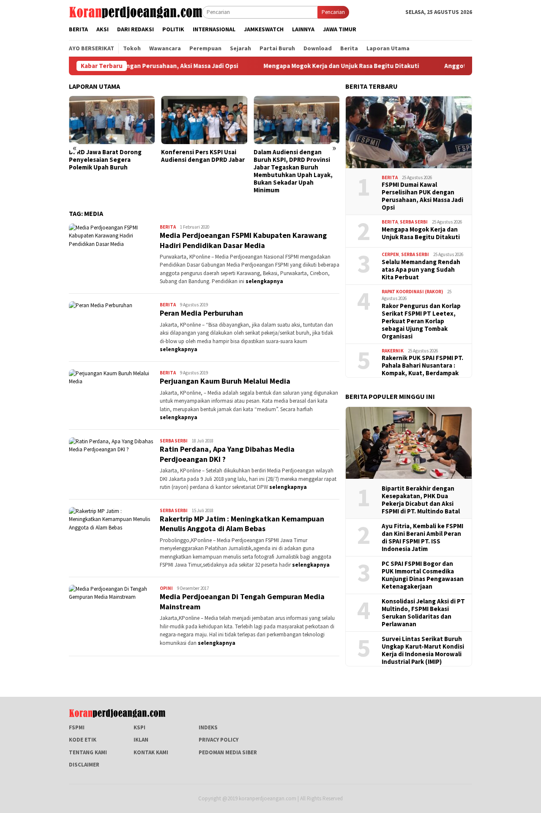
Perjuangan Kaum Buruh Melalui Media (225, 381)
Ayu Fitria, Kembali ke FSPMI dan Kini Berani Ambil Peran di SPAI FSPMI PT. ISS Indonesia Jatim (422, 537)
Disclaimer (84, 764)
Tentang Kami (88, 752)
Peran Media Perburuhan (201, 313)
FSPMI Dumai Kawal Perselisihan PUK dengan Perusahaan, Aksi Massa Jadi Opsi (422, 196)
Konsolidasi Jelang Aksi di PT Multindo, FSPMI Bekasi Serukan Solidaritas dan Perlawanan (423, 612)
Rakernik (393, 351)
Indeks (208, 727)
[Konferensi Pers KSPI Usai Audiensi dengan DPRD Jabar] (204, 120)
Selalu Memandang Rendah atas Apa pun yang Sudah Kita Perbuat (421, 269)
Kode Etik (82, 739)
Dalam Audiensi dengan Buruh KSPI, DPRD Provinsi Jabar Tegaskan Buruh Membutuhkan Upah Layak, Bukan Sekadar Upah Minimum (293, 171)
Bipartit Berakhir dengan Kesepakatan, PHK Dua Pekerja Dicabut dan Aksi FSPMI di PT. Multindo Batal (421, 500)
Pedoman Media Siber (228, 752)
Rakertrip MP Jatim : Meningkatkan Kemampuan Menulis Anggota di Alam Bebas (242, 523)
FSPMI (77, 727)
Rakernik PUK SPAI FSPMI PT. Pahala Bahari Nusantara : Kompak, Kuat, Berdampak (422, 365)
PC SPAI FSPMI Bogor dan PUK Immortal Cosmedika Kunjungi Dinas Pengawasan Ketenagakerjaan (423, 575)
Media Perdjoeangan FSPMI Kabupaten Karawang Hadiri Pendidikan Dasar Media (243, 240)
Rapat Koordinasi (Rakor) (412, 292)
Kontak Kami (151, 752)
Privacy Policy (218, 739)
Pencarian (333, 12)
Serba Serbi (174, 441)
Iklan (141, 739)
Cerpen (390, 254)
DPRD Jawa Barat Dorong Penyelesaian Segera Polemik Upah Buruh (105, 159)
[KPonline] (135, 11)
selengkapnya (264, 281)
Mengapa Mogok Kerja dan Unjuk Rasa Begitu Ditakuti (316, 66)
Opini (166, 588)
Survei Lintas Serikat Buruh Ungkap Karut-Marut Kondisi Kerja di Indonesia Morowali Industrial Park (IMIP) (423, 650)
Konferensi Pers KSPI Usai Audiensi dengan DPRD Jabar (203, 156)
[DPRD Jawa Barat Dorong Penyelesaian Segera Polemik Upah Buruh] (112, 120)
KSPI (139, 727)
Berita (168, 227)
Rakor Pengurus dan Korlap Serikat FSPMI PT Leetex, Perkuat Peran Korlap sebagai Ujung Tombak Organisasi (421, 321)
